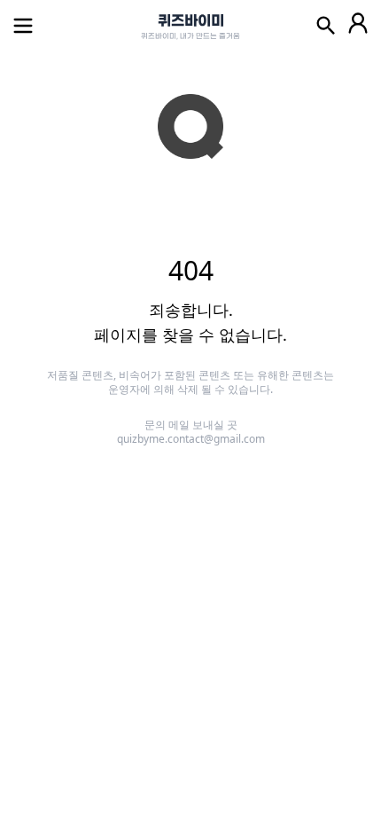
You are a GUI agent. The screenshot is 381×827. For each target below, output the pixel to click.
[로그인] (358, 26)
